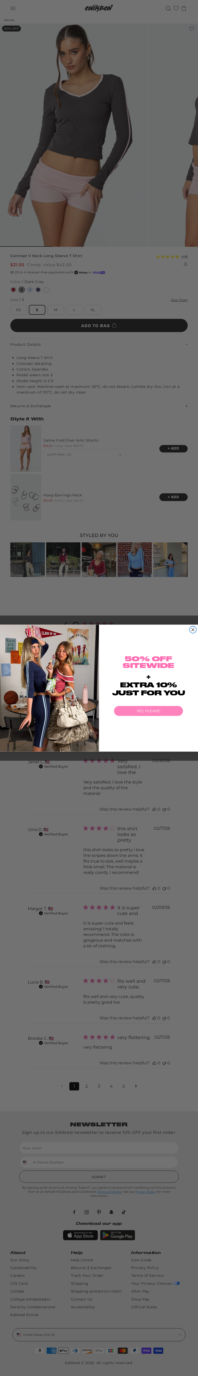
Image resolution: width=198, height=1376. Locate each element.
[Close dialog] (192, 629)
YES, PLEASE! (148, 711)
